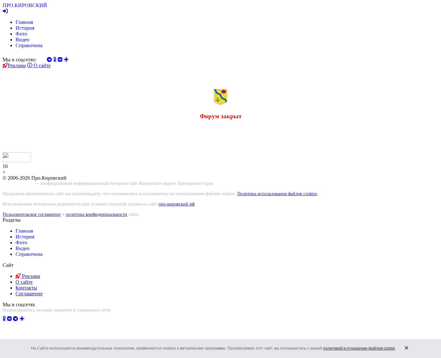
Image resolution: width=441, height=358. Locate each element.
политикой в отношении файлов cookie (359, 348)
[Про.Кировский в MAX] (39, 318)
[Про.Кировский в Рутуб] (30, 318)
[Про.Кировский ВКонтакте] (9, 318)
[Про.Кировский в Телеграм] (15, 318)
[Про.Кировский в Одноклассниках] (4, 318)
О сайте (41, 65)
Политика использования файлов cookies (277, 193)
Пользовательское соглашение (32, 214)
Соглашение (29, 293)
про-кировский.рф (177, 204)
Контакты (26, 287)
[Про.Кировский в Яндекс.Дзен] (22, 318)
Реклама (17, 65)
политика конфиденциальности (96, 214)
